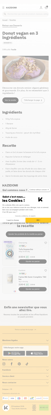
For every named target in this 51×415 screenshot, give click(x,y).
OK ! (38, 220)
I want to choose (13, 220)
